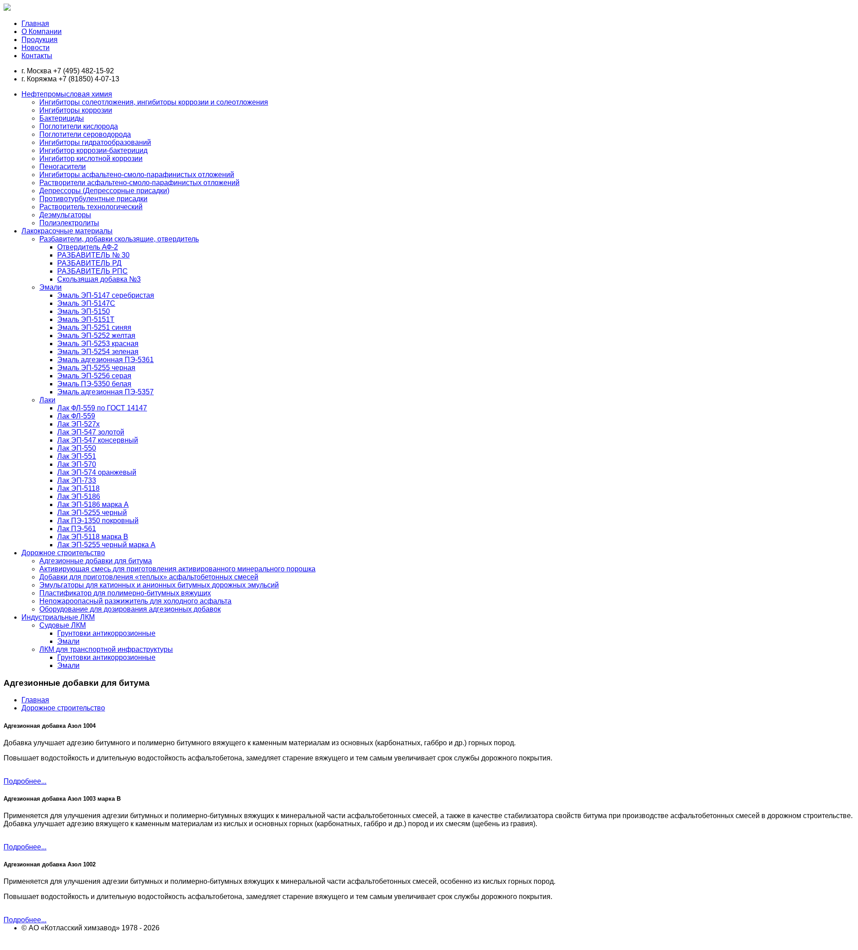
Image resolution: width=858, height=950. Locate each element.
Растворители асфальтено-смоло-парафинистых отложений (139, 182)
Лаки (47, 400)
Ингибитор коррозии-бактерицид (93, 150)
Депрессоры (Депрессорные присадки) (104, 190)
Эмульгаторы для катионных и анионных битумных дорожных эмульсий (159, 585)
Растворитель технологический (91, 207)
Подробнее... (25, 781)
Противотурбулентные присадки (93, 199)
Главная (35, 700)
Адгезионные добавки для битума (95, 561)
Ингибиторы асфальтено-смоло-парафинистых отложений (136, 174)
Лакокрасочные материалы (67, 231)
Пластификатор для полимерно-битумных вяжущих (125, 593)
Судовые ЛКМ (62, 625)
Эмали (50, 287)
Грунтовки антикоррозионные (106, 633)
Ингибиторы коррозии (75, 110)
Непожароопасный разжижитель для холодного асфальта (135, 601)
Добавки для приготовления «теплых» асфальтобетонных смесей (148, 577)
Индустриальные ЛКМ (58, 617)
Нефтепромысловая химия (66, 94)
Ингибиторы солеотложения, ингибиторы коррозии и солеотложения (153, 102)
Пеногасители (62, 166)
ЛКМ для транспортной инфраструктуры (106, 649)
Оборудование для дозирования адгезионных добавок (130, 609)
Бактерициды (61, 118)
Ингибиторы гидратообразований (95, 142)
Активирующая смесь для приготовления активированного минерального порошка (177, 569)
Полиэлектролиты (69, 223)
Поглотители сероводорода (85, 134)
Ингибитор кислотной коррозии (91, 158)
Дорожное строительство (63, 553)
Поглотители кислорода (78, 126)
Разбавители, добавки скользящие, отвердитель (119, 239)
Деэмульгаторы (65, 215)
